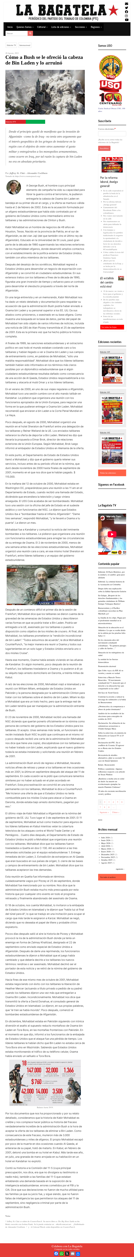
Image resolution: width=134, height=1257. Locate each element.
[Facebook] (56, 1253)
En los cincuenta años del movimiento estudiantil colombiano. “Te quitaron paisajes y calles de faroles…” (112, 644)
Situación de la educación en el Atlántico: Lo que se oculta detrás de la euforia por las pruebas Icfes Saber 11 (111, 631)
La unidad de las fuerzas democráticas (108, 660)
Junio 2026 (105, 840)
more (100, 819)
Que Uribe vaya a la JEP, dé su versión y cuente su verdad (110, 671)
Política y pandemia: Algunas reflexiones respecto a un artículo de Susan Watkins (111, 771)
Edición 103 (105, 392)
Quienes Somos (24, 27)
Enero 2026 (106, 851)
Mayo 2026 (105, 843)
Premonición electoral (107, 666)
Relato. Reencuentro (106, 764)
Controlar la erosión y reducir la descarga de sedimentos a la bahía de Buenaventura (112, 699)
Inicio (10, 27)
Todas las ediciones (108, 472)
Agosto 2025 (106, 862)
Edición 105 (105, 352)
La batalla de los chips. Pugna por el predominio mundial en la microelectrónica (112, 620)
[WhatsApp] (62, 1253)
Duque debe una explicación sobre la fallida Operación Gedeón (112, 590)
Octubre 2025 (106, 860)
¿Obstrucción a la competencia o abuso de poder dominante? (111, 707)
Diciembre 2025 (107, 854)
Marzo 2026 (106, 848)
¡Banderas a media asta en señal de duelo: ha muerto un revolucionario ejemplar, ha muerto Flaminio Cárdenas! (111, 782)
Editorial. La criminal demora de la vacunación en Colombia (111, 583)
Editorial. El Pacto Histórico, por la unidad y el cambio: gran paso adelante (111, 575)
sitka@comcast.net (63, 1224)
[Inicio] (67, 12)
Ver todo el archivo (108, 877)
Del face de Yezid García (108, 692)
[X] (67, 1253)
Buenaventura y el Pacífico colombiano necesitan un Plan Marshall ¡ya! (110, 611)
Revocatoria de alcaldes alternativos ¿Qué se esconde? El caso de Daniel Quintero (111, 758)
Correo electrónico (106, 129)
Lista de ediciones (60, 27)
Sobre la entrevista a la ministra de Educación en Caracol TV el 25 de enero (112, 735)
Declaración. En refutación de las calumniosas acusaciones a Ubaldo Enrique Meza (111, 726)
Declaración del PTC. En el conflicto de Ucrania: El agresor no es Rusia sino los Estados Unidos (111, 746)
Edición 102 (105, 432)
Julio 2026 (105, 837)
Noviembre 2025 (108, 857)
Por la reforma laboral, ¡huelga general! (109, 181)
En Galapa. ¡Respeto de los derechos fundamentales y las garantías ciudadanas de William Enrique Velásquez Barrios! (111, 599)
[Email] (73, 1253)
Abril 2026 (105, 846)
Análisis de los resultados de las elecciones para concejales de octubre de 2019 (111, 716)
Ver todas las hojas (109, 327)
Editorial (41, 27)
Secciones (80, 27)
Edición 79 (11, 45)
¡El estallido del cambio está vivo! (107, 282)
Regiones (95, 27)
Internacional (24, 45)
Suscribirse (104, 148)
